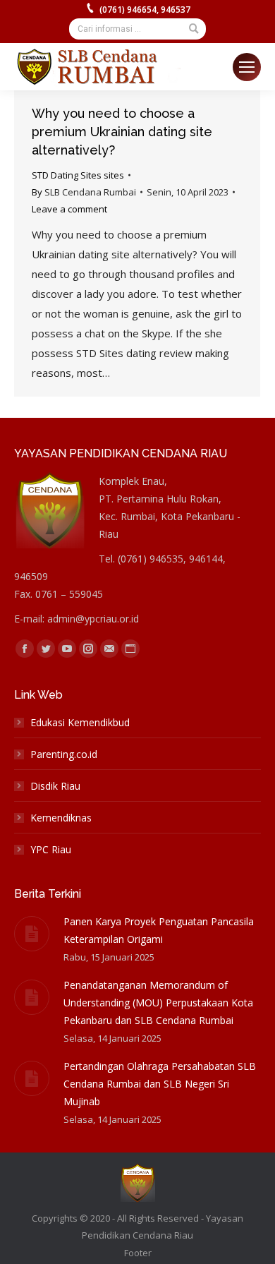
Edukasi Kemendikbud (80, 722)
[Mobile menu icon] (247, 67)
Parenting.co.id (63, 754)
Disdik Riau (55, 786)
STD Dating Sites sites (78, 175)
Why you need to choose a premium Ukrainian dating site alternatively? (122, 131)
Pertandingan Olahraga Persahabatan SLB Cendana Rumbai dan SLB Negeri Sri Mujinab (159, 1083)
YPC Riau (50, 849)
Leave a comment (69, 209)
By (84, 192)
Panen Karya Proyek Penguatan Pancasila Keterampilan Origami (158, 930)
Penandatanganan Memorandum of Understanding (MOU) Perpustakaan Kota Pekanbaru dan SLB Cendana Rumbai (158, 1002)
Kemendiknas (61, 817)
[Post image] (31, 933)
